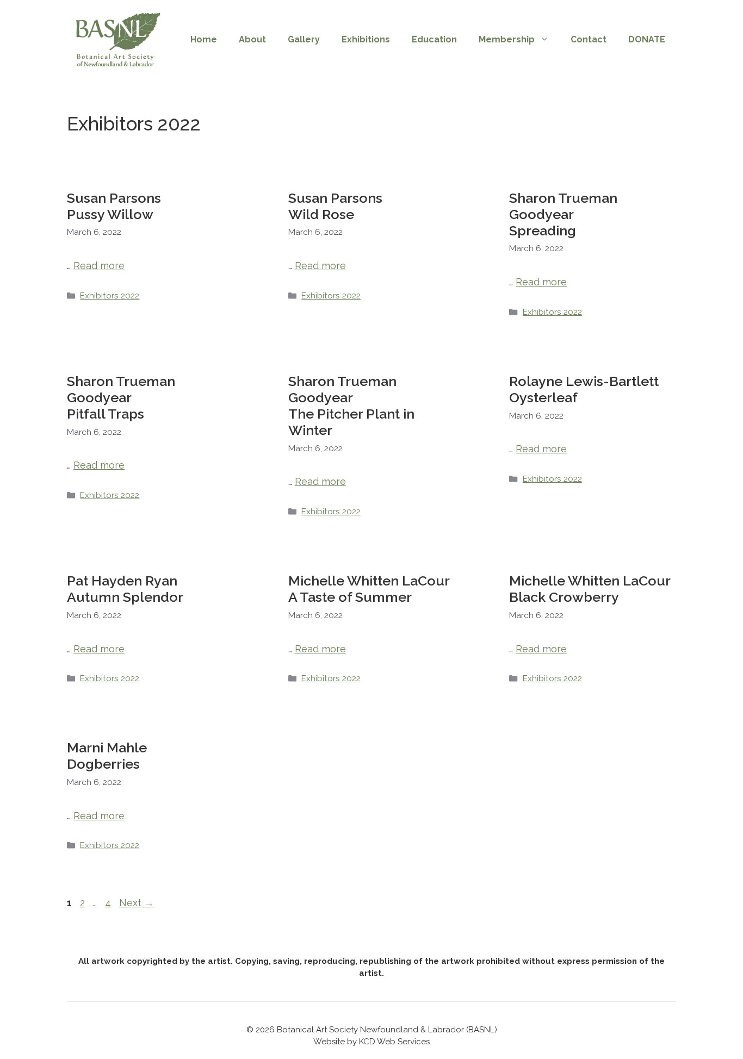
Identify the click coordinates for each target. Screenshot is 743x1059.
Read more (99, 265)
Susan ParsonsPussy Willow (114, 206)
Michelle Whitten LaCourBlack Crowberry (590, 588)
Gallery (304, 39)
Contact (588, 39)
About (252, 39)
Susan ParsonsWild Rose (335, 206)
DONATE (646, 39)
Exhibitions (366, 39)
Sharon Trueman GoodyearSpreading (563, 214)
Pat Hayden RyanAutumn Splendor (125, 588)
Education (434, 39)
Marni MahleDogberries (107, 755)
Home (203, 39)
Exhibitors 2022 (109, 296)
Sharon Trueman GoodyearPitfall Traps (121, 397)
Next (136, 902)
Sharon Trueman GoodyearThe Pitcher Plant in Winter (351, 405)
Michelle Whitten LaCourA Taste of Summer (369, 588)
